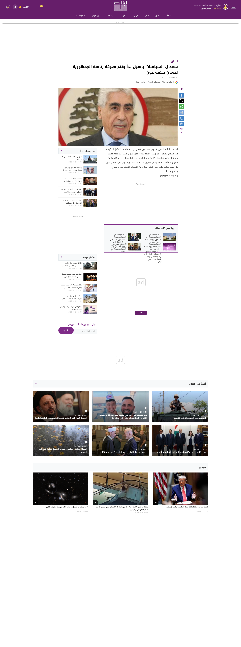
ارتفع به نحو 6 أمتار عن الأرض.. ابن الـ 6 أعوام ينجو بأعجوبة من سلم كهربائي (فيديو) (122, 508)
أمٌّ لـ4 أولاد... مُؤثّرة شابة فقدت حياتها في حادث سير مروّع (72, 264)
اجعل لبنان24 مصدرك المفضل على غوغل (154, 82)
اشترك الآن (217, 8)
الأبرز (157, 15)
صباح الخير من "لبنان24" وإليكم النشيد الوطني (71, 308)
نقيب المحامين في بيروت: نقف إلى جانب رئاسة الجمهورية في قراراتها (119, 248)
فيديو (135, 15)
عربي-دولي (96, 15)
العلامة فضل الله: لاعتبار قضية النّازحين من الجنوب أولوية (73, 180)
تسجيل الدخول (206, 8)
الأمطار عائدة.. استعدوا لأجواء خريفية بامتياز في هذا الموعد (63, 451)
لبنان (147, 15)
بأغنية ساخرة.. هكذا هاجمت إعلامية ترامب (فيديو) (187, 507)
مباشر (168, 15)
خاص (125, 15)
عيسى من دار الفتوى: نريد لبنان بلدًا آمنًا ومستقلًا (72, 201)
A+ (182, 128)
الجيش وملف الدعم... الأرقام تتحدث (72, 158)
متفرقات (81, 15)
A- (182, 133)
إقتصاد (110, 15)
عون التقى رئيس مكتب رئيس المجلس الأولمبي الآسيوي (71, 191)
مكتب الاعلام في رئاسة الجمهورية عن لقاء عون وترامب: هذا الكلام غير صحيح (153, 238)
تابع (141, 313)
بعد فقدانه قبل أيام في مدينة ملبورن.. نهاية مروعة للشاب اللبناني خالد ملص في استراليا (71, 169)
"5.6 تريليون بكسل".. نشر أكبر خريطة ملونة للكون (66, 507)
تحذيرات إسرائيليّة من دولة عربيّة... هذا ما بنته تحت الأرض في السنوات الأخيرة (71, 297)
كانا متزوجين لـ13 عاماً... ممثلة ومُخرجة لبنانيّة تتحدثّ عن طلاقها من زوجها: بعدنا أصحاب (71, 286)
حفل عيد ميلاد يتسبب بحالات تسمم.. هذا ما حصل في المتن (72, 275)
